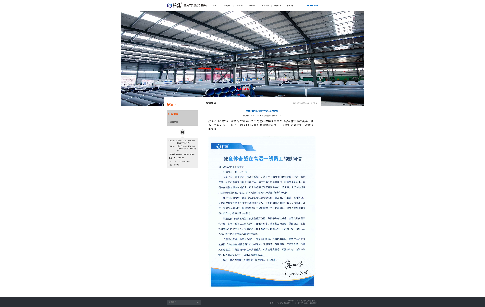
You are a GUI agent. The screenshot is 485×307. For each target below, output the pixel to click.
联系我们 (290, 6)
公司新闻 (174, 114)
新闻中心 (252, 6)
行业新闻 (174, 122)
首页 (214, 6)
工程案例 (265, 6)
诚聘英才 (277, 6)
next (356, 58)
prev (128, 58)
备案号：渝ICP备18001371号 (281, 303)
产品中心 (240, 6)
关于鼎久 (227, 6)
